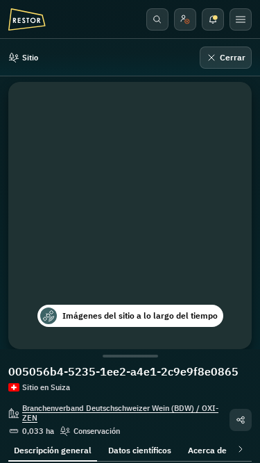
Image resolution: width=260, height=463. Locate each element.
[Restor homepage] (27, 19)
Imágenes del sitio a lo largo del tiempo (140, 315)
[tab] (52, 449)
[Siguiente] (238, 449)
